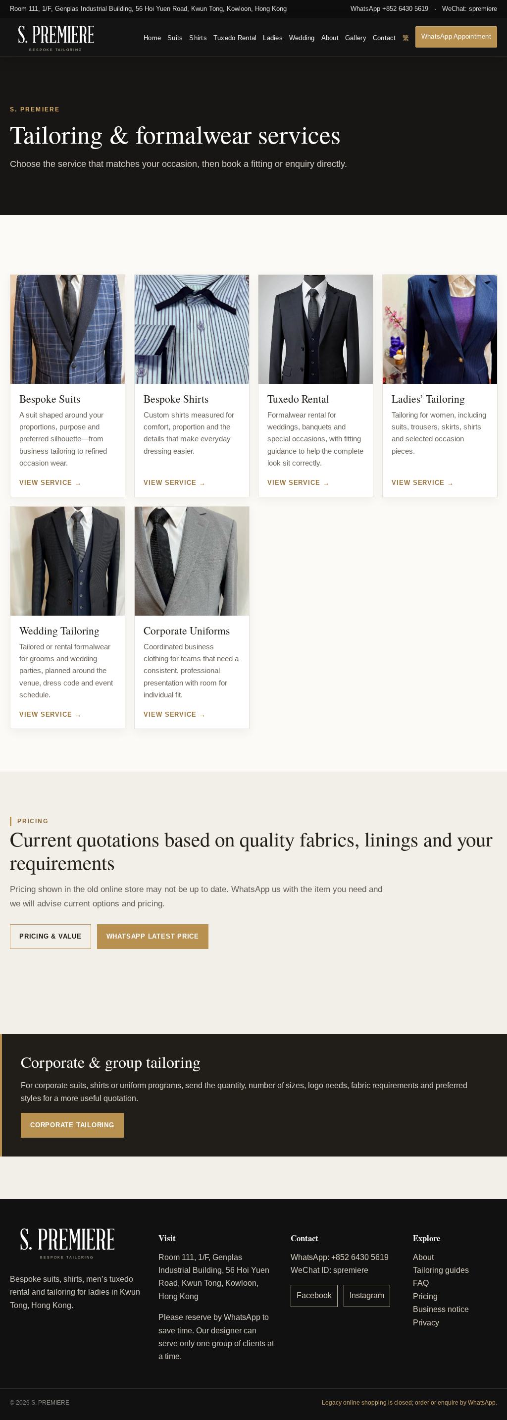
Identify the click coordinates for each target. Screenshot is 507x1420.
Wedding (302, 38)
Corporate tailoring (72, 1125)
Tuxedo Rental (234, 38)
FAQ (421, 1283)
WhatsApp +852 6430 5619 (389, 8)
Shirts (198, 38)
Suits (175, 38)
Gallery (355, 38)
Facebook (314, 1295)
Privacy (426, 1322)
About (330, 38)
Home (152, 38)
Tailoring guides (441, 1270)
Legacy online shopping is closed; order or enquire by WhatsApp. (409, 1402)
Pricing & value (50, 936)
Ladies (273, 38)
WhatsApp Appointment (456, 36)
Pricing (425, 1296)
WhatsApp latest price (152, 936)
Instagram (367, 1295)
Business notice (441, 1309)
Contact (384, 38)
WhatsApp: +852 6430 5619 (340, 1257)
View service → (50, 482)
